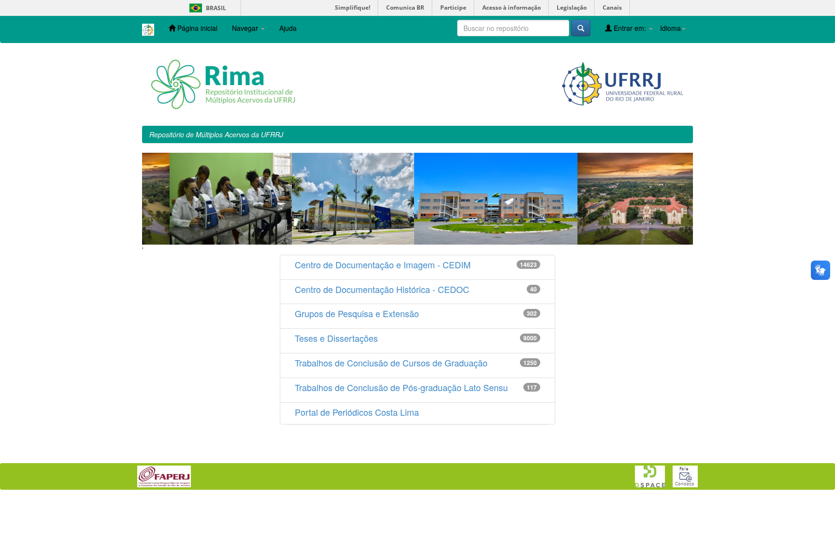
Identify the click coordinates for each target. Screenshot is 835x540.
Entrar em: (630, 28)
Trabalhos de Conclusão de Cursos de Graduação (391, 362)
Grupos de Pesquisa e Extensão (357, 313)
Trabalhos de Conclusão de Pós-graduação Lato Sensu (401, 387)
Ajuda (288, 28)
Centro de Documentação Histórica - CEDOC (382, 289)
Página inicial (196, 28)
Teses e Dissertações (336, 338)
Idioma (670, 28)
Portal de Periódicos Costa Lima (357, 412)
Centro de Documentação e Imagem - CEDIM (383, 264)
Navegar (246, 28)
